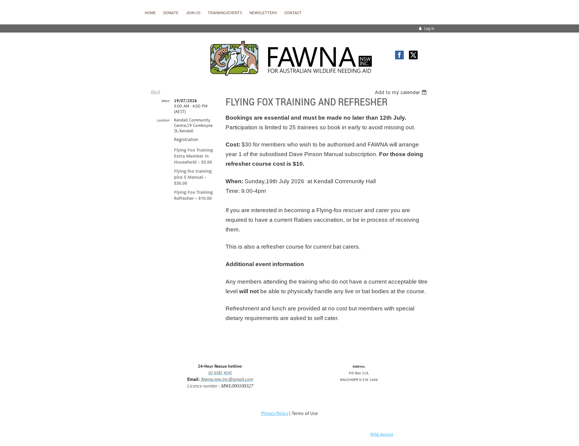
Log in (429, 28)
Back (155, 92)
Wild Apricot (381, 434)
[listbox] (401, 92)
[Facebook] (399, 55)
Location (163, 120)
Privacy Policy (274, 413)
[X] (413, 55)
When (165, 101)
